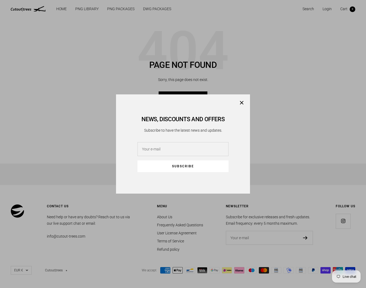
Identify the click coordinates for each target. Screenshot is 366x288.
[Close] (242, 103)
